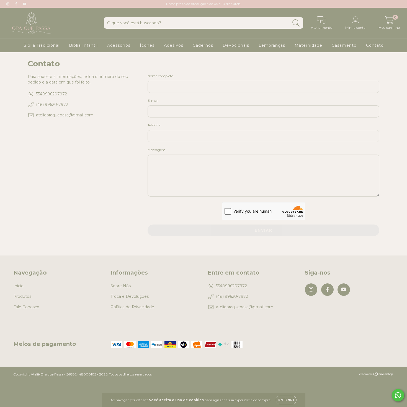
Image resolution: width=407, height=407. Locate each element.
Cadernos (203, 45)
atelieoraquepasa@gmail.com (64, 115)
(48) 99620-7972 (52, 104)
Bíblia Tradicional (41, 45)
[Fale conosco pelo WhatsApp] (398, 395)
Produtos (22, 296)
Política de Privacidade (132, 306)
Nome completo (160, 76)
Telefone (154, 125)
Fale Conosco (26, 306)
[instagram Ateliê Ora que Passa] (8, 3)
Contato (375, 45)
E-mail (153, 100)
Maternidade (308, 45)
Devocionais (236, 45)
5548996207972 (51, 94)
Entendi (286, 400)
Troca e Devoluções (129, 296)
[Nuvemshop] (376, 375)
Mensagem (156, 150)
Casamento (344, 45)
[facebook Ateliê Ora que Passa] (16, 3)
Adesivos (173, 45)
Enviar (263, 230)
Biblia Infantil (83, 45)
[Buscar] (296, 23)
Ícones (147, 45)
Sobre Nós (120, 285)
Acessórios (118, 45)
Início (18, 285)
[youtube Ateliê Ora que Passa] (24, 3)
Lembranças (272, 45)
